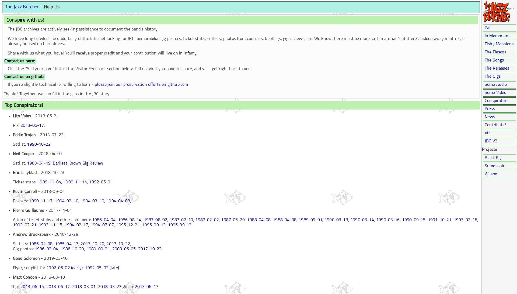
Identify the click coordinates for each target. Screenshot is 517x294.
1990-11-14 (75, 182)
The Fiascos (495, 52)
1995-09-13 (154, 225)
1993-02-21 (25, 225)
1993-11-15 (50, 225)
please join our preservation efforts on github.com (141, 85)
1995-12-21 (128, 225)
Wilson (491, 174)
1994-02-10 (66, 201)
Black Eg (493, 158)
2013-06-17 (32, 126)
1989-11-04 (49, 182)
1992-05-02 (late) (102, 268)
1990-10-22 (39, 144)
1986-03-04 (46, 249)
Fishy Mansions (499, 44)
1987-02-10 (181, 220)
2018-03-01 (84, 287)
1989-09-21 (98, 249)
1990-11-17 (41, 201)
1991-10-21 (440, 220)
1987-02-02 (207, 220)
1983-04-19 (39, 163)
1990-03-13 (336, 220)
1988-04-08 (259, 220)
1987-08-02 (155, 220)
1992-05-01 (101, 182)
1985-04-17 (67, 244)
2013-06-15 (32, 287)
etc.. (488, 133)
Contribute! (495, 125)
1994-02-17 (76, 225)
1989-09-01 (310, 220)
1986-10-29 (72, 249)
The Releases (497, 68)
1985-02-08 (41, 244)
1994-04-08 (118, 201)
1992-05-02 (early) (64, 268)
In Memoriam (497, 36)
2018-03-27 (110, 287)
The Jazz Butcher (22, 7)
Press (490, 109)
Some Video (495, 93)
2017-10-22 (118, 244)
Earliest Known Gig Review (78, 163)
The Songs (494, 60)
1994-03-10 (92, 201)
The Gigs (493, 76)
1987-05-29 (233, 220)
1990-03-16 (388, 220)
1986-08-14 (130, 220)
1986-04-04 (104, 220)
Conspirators (496, 101)
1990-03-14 (362, 220)
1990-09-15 (414, 220)
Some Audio (496, 85)
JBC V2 (491, 141)
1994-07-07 (102, 225)
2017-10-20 (92, 244)
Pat (488, 28)
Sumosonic (495, 166)
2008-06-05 (124, 249)
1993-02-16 (465, 220)
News (490, 117)
